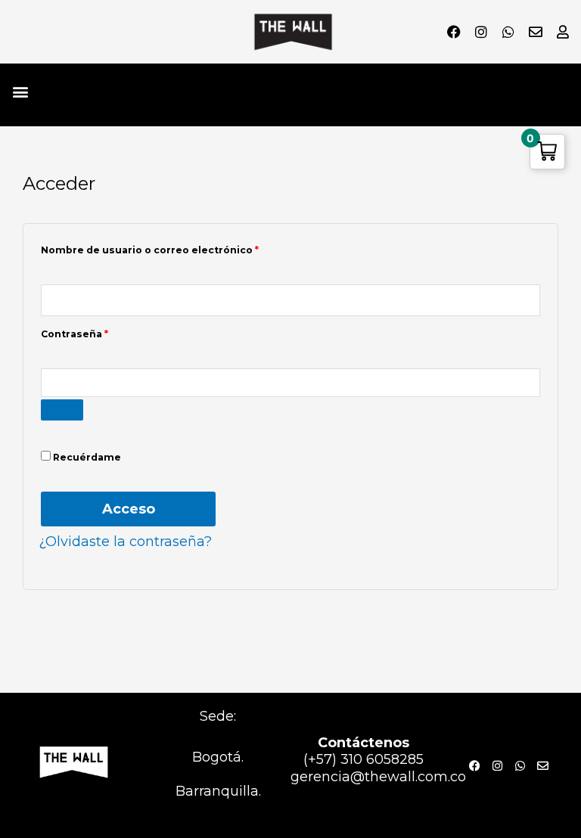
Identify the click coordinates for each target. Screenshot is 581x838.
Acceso (128, 509)
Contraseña (104, 332)
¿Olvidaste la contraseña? (125, 541)
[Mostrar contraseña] (62, 410)
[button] (20, 91)
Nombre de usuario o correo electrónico (179, 248)
